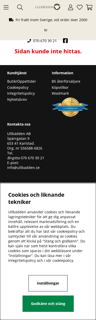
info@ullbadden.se (23, 167)
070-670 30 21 (45, 40)
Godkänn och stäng (48, 303)
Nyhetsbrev (17, 99)
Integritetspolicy (21, 93)
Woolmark (60, 93)
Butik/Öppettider (21, 81)
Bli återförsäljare (66, 81)
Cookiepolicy (17, 87)
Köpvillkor (60, 87)
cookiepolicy (62, 260)
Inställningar (48, 283)
